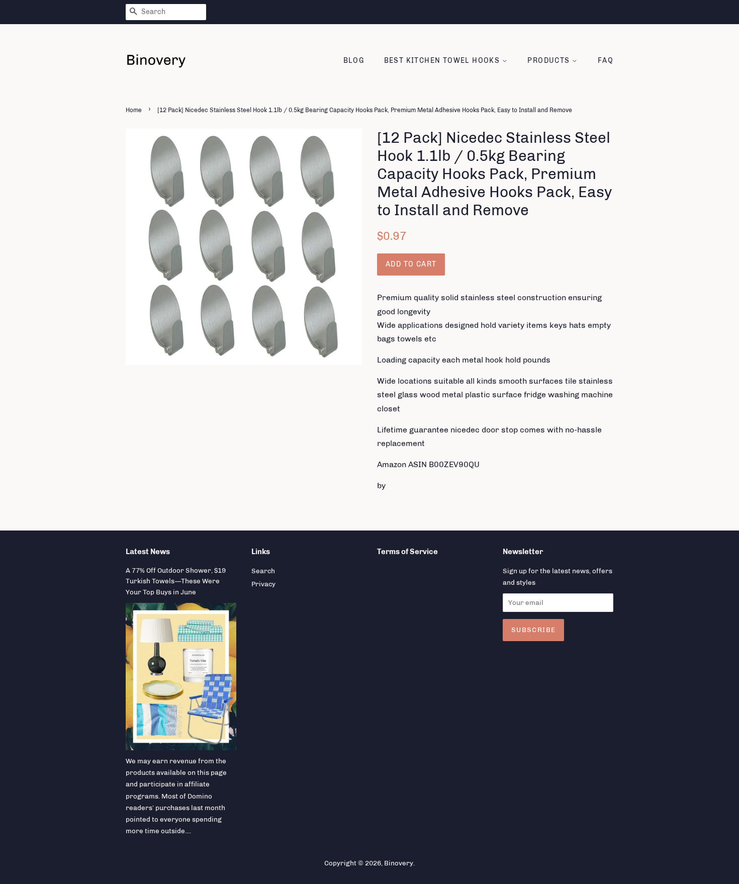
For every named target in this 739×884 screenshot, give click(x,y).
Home (134, 110)
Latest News (148, 551)
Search (263, 571)
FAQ (605, 60)
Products (549, 60)
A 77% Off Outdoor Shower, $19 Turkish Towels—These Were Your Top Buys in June (176, 581)
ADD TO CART (411, 264)
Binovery (398, 863)
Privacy (263, 584)
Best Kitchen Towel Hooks (443, 60)
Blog (353, 60)
